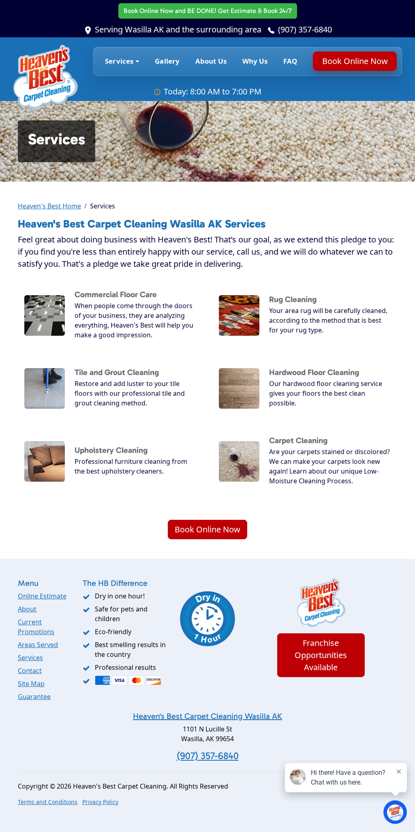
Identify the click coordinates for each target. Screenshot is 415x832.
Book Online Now (208, 11)
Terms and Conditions (47, 802)
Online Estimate (42, 596)
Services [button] (119, 61)
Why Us (255, 61)
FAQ (290, 61)
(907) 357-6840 (305, 29)
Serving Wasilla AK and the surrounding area (178, 29)
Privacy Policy (100, 802)
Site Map (31, 683)
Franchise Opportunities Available (321, 655)
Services (30, 657)
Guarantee (34, 696)
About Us (211, 61)
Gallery (167, 61)
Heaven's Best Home (49, 206)
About (27, 609)
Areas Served (38, 644)
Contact (30, 670)
